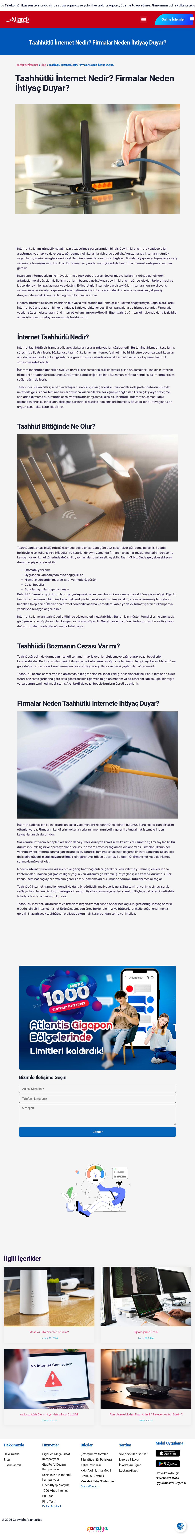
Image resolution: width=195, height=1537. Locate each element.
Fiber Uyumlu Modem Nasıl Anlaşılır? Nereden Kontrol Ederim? (145, 1414)
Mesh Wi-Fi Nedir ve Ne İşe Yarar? (49, 1332)
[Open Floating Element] (180, 1526)
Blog (43, 65)
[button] (143, 19)
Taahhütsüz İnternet (26, 65)
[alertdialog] (97, 5)
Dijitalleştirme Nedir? (146, 1332)
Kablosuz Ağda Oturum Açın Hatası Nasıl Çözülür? (49, 1414)
